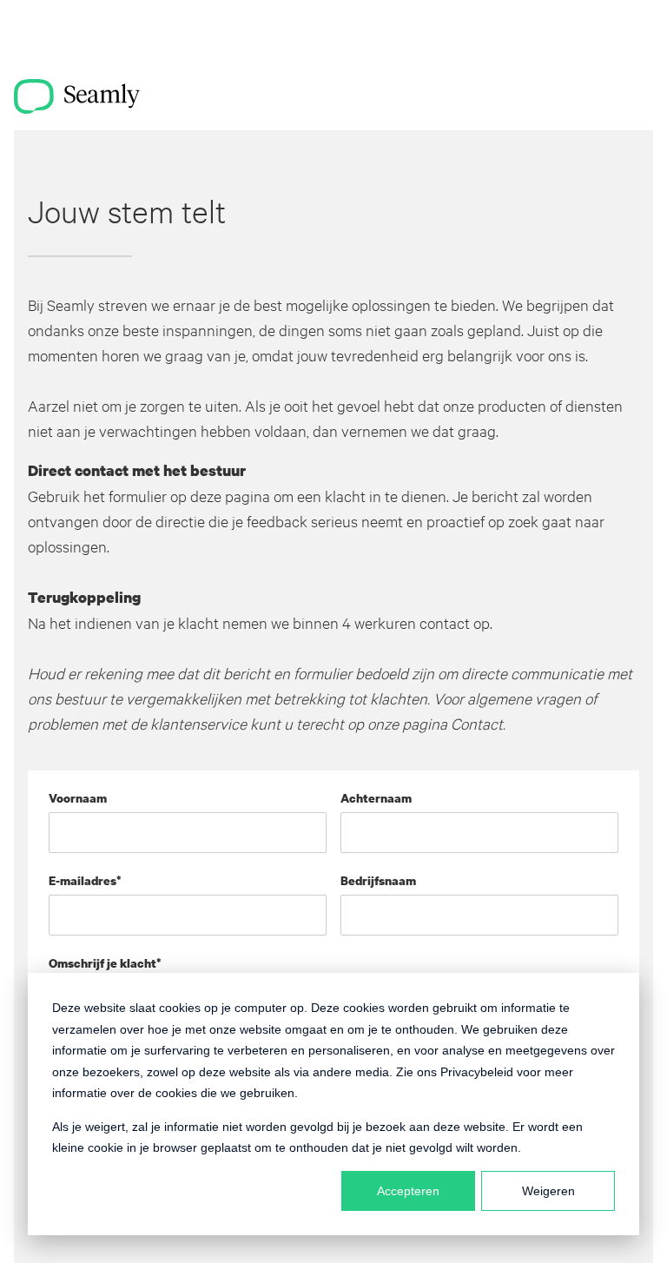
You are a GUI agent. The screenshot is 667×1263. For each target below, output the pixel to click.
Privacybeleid (476, 1072)
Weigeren (548, 1191)
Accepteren (408, 1191)
